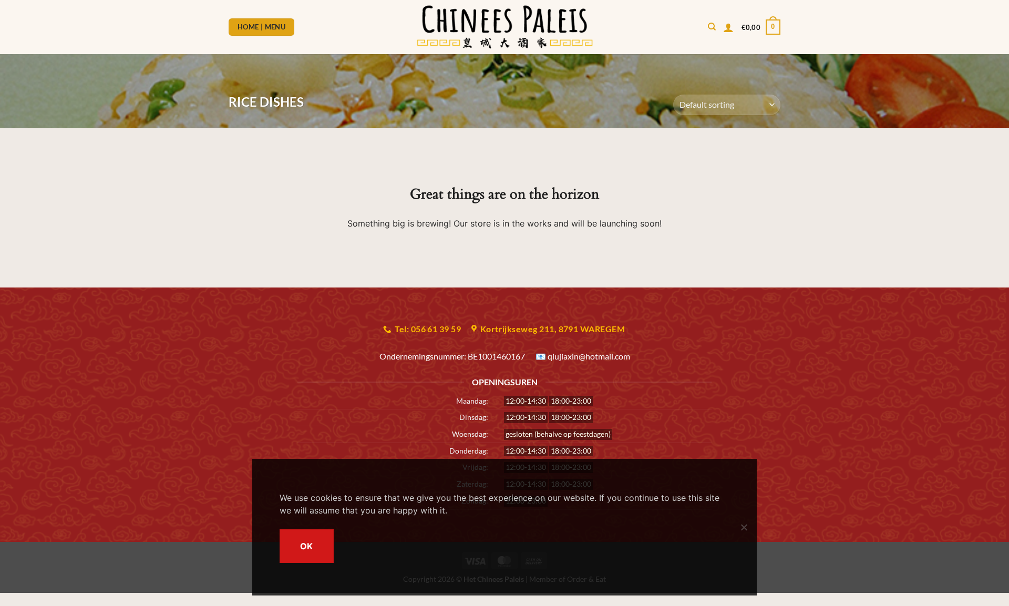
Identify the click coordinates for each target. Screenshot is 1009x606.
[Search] (712, 27)
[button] (728, 27)
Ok (306, 546)
